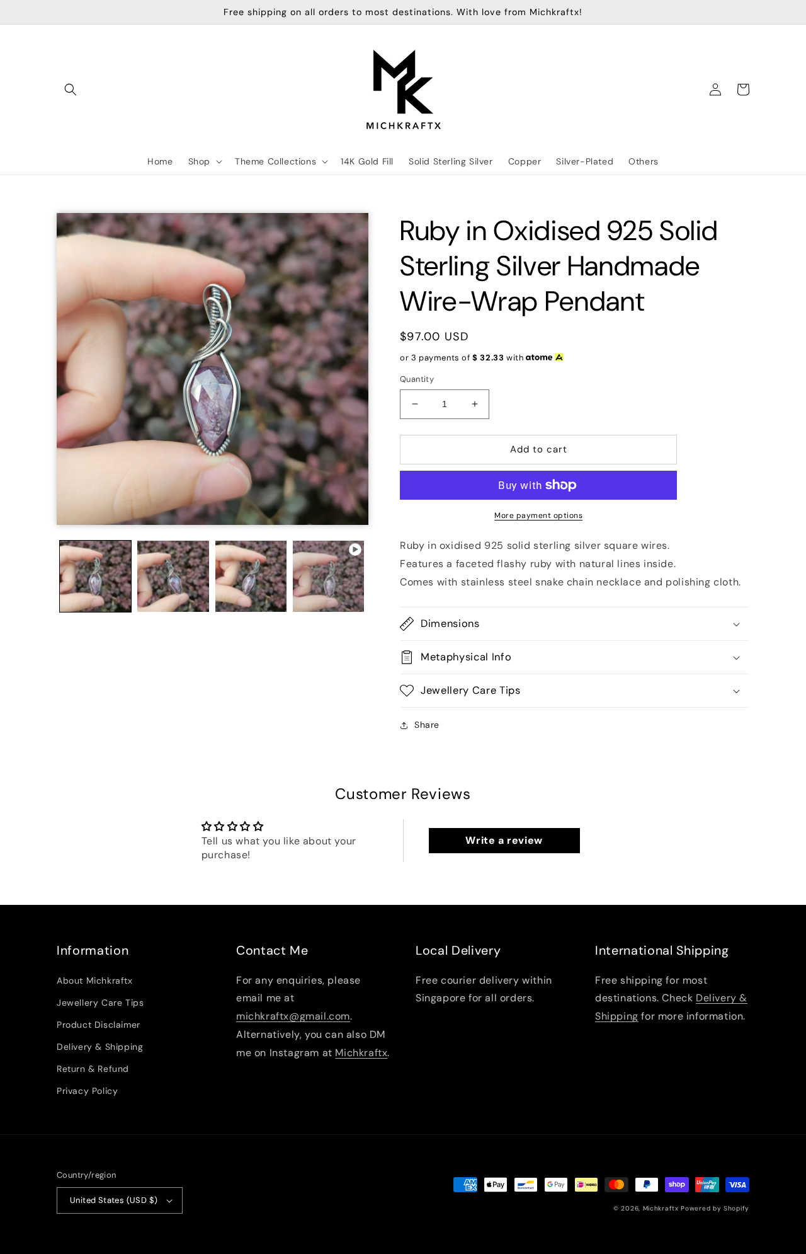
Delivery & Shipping (100, 1046)
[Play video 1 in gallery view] (328, 576)
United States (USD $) (113, 1200)
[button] (70, 89)
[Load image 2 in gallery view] (172, 576)
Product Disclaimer (98, 1024)
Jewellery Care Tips (100, 1002)
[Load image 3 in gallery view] (251, 576)
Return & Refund (93, 1068)
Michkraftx (361, 1052)
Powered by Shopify (715, 1208)
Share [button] (427, 724)
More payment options (538, 515)
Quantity (417, 379)
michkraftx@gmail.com (293, 1016)
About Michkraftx (95, 980)
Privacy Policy (87, 1090)
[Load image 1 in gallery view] (95, 576)
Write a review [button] (503, 840)
